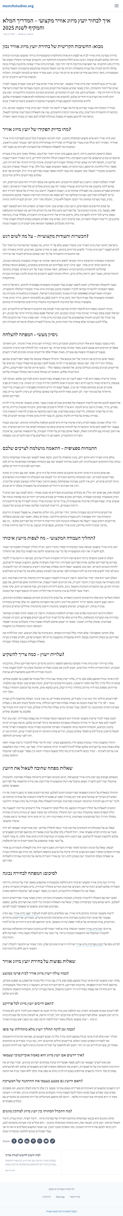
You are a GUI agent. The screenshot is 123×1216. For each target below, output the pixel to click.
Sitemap (60, 1196)
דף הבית (47, 1196)
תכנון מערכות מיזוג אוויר (89, 944)
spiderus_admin (25, 34)
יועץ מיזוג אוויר (94, 929)
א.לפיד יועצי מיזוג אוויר (26, 913)
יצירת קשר (75, 1196)
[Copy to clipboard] (52, 1141)
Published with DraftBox (61, 1211)
